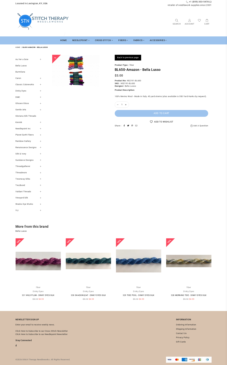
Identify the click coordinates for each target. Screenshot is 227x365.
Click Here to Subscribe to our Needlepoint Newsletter (41, 334)
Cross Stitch (103, 40)
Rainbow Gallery (23, 141)
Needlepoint (80, 40)
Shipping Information (186, 329)
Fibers (122, 40)
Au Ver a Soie (21, 59)
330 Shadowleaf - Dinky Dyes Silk (88, 295)
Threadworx (21, 172)
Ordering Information (186, 325)
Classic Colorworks (24, 84)
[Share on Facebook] (124, 125)
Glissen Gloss (22, 103)
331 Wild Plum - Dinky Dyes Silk (38, 295)
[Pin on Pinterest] (132, 125)
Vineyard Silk (21, 198)
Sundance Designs (24, 160)
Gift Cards (181, 342)
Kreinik (18, 122)
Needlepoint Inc (23, 128)
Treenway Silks (22, 179)
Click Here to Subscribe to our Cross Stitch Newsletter (41, 331)
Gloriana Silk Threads (25, 116)
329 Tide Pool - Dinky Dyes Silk (138, 295)
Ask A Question (200, 125)
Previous (11, 270)
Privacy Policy (182, 337)
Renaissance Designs (25, 147)
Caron (18, 78)
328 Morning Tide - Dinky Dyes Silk (189, 295)
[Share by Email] (136, 125)
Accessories (157, 40)
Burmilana (20, 72)
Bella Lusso (21, 65)
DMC (17, 97)
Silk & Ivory (20, 154)
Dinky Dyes (20, 91)
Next (216, 270)
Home (63, 40)
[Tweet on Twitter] (128, 125)
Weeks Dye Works (24, 204)
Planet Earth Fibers (24, 135)
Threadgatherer (22, 166)
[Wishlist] (199, 21)
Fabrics (138, 40)
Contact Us (181, 333)
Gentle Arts (20, 109)
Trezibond (20, 185)
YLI (17, 210)
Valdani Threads (23, 191)
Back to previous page (128, 57)
